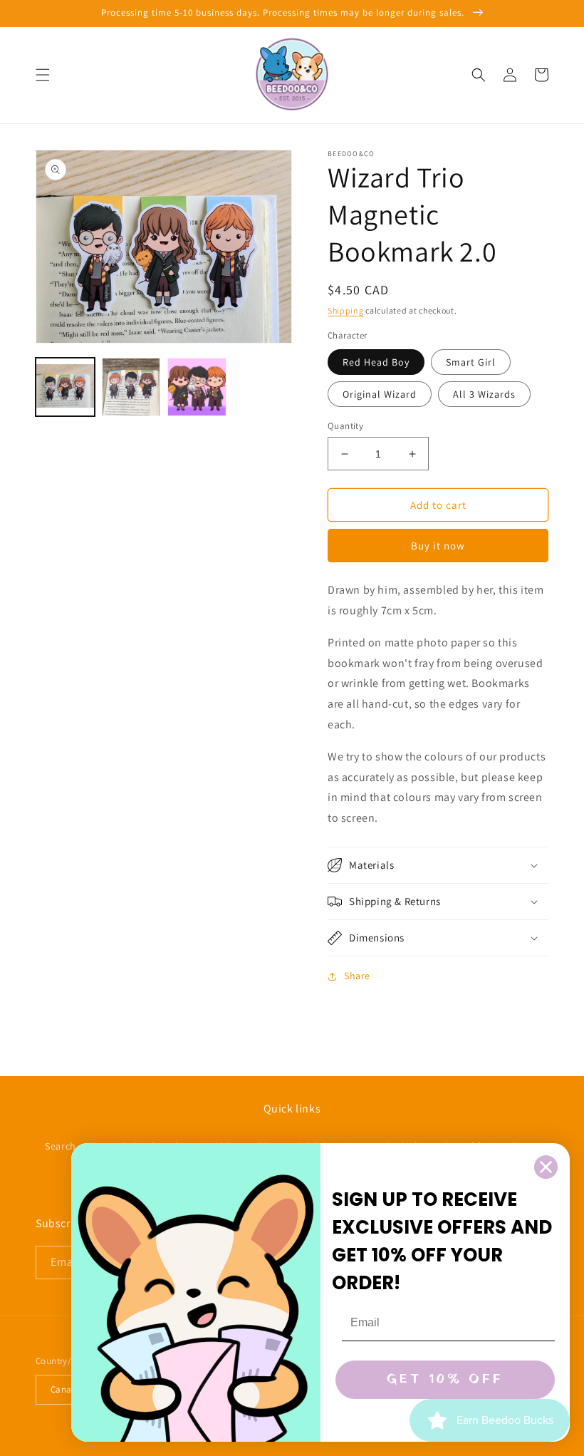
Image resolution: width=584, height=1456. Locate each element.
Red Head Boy (376, 362)
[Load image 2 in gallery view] (131, 387)
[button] (42, 75)
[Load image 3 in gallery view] (196, 387)
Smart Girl (471, 362)
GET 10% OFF (445, 1379)
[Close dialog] (545, 1167)
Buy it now (438, 545)
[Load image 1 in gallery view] (65, 387)
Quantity (345, 426)
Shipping (346, 310)
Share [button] (357, 975)
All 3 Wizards (484, 394)
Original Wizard (380, 394)
